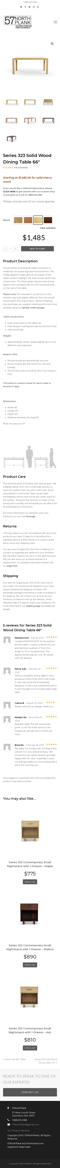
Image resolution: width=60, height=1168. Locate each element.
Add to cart (37, 249)
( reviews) (23, 167)
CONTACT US (30, 1092)
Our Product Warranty (18, 1130)
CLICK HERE (9, 191)
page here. (12, 566)
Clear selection (47, 228)
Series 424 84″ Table (15, 1059)
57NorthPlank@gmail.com (25, 1124)
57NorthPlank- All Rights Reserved (35, 1163)
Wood (6, 220)
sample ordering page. (33, 307)
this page (30, 516)
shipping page (33, 606)
